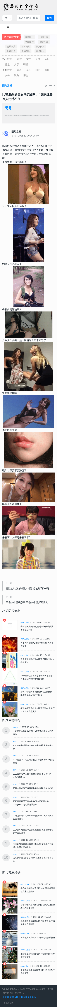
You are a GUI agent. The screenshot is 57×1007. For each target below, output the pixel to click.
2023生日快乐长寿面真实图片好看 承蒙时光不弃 (33, 747)
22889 (15, 854)
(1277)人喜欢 (25, 884)
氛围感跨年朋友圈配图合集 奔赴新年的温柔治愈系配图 (38, 922)
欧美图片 (44, 42)
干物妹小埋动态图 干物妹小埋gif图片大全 (28, 602)
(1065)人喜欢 (25, 901)
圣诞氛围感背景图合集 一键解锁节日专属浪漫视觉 (38, 955)
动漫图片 (29, 42)
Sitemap (8, 1002)
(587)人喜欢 (25, 655)
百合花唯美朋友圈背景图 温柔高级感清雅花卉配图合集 (38, 906)
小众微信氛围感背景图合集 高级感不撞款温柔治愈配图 (38, 890)
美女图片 (40, 46)
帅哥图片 (11, 51)
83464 (15, 741)
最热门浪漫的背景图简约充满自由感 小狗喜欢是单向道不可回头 (38, 693)
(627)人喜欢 (25, 688)
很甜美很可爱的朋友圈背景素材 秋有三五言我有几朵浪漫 (38, 710)
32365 (15, 811)
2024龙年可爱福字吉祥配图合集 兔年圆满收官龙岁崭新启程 (33, 831)
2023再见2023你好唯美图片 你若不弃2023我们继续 (33, 761)
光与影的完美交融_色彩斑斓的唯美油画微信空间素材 (37, 628)
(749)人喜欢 (25, 704)
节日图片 (25, 46)
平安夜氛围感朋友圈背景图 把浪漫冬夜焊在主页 (38, 971)
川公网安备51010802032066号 (19, 997)
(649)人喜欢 (25, 622)
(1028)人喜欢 (25, 917)
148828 (15, 727)
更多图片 (40, 51)
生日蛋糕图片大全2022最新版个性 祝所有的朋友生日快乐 (33, 817)
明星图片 (11, 46)
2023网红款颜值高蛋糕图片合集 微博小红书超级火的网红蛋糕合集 (33, 845)
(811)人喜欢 (25, 671)
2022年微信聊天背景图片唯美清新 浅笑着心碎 (33, 788)
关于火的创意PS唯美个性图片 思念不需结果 (37, 644)
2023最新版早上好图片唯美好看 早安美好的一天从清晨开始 (33, 775)
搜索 (49, 18)
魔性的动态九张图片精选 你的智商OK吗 (27, 588)
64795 (15, 770)
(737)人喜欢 (25, 639)
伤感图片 (44, 37)
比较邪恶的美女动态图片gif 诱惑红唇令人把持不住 (33, 733)
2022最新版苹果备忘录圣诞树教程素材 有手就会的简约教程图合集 (37, 677)
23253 (15, 840)
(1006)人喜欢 (25, 933)
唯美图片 (29, 37)
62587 (15, 784)
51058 (15, 797)
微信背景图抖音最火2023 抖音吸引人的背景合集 (33, 860)
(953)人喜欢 (25, 966)
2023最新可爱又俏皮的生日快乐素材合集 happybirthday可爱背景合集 (31, 803)
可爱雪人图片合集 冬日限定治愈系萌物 (38, 937)
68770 (15, 756)
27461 (15, 826)
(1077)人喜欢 (25, 950)
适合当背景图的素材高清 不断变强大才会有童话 (38, 661)
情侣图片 (25, 51)
